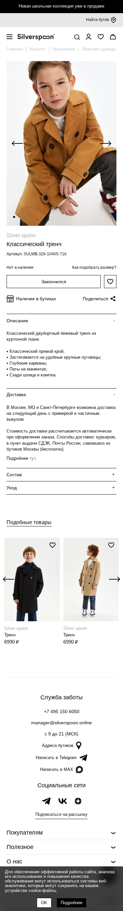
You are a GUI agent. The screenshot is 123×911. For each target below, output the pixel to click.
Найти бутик (97, 19)
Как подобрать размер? (94, 267)
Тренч (10, 634)
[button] (14, 217)
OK (44, 902)
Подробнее (71, 902)
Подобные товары (29, 522)
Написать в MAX (56, 769)
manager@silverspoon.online (61, 722)
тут (32, 458)
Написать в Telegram (56, 757)
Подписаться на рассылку (61, 814)
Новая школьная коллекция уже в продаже (61, 6)
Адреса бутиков (57, 745)
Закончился (53, 281)
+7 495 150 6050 (61, 711)
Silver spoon (21, 235)
